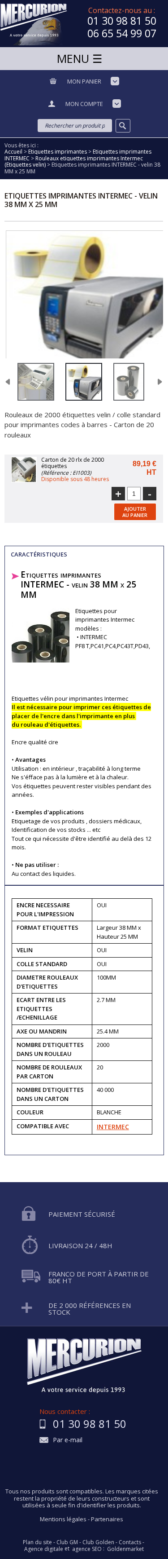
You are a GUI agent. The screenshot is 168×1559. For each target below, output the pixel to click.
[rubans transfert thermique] (128, 382)
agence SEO (87, 1549)
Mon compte (84, 104)
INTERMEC (113, 1126)
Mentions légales (63, 1519)
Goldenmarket (125, 1549)
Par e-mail (67, 1440)
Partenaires (107, 1519)
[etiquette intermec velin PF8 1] (35, 382)
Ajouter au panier (134, 511)
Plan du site (37, 1542)
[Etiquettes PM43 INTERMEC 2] (83, 382)
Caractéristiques (39, 554)
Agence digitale (43, 1549)
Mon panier (84, 81)
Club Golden (98, 1542)
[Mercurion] (33, 23)
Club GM (67, 1542)
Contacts (130, 1542)
